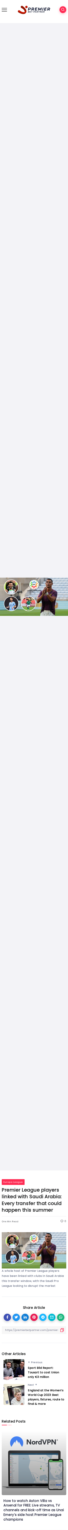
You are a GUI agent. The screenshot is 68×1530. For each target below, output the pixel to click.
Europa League (13, 1182)
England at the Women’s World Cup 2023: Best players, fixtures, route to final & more (46, 1397)
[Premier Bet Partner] (34, 10)
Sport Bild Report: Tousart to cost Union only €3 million (43, 1372)
